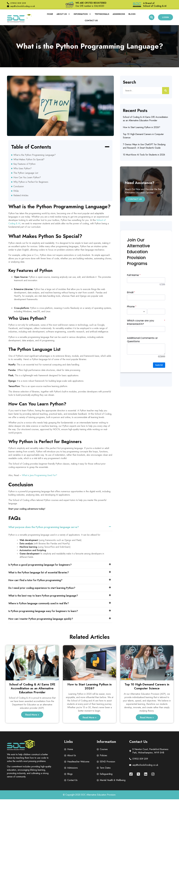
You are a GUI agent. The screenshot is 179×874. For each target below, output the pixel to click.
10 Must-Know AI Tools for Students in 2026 (144, 154)
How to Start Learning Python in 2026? (141, 127)
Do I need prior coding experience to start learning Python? (41, 588)
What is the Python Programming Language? (34, 155)
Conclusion (18, 186)
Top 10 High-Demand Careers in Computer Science (147, 686)
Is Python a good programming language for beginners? (40, 565)
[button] (151, 17)
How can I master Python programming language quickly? (40, 619)
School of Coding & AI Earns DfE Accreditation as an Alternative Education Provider (145, 118)
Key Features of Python (24, 164)
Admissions (119, 14)
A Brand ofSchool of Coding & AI (154, 5)
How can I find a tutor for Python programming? (35, 580)
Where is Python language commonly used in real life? (38, 603)
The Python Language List (25, 173)
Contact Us (91, 20)
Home (50, 14)
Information (81, 14)
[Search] (165, 90)
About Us (62, 14)
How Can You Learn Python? (27, 177)
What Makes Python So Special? (28, 159)
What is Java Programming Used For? (39, 475)
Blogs (132, 14)
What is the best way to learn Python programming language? (43, 596)
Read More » (32, 714)
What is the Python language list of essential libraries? (38, 572)
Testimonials (102, 14)
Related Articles (20, 195)
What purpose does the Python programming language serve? (43, 527)
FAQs (16, 191)
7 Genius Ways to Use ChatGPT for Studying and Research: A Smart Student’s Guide (144, 146)
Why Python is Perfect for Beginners (30, 182)
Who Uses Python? (22, 168)
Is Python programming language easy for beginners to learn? (43, 611)
